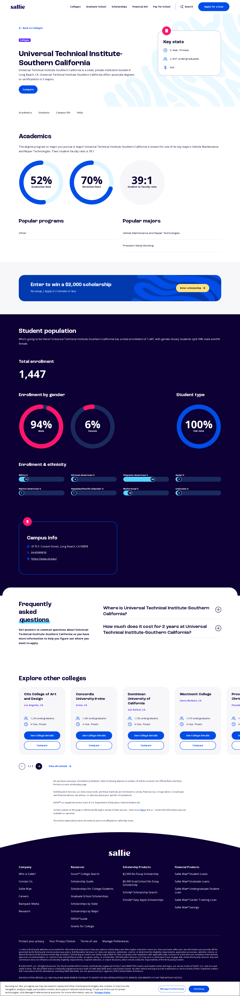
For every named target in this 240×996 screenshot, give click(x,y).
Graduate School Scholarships (89, 896)
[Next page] (39, 766)
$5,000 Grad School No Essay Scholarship (141, 883)
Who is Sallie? (27, 874)
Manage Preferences (172, 989)
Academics (25, 112)
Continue (199, 989)
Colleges (75, 6)
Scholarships (119, 6)
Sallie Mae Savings (187, 907)
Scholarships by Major (85, 911)
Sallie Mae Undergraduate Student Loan (197, 890)
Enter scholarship (190, 288)
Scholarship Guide (82, 881)
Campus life (63, 112)
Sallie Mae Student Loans (191, 874)
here (143, 810)
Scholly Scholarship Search (140, 892)
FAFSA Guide (79, 919)
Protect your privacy (31, 941)
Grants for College (82, 926)
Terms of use (88, 941)
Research (24, 911)
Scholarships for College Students (92, 889)
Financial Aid (140, 6)
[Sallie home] (39, 7)
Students (44, 112)
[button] (115, 941)
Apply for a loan (213, 6)
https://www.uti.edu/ (44, 559)
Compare (28, 89)
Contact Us (25, 881)
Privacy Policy (102, 993)
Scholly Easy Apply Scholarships (143, 900)
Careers (24, 896)
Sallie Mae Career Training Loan (195, 900)
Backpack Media (29, 904)
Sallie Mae (25, 889)
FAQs (80, 112)
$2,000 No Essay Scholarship (141, 874)
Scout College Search (85, 874)
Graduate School (96, 6)
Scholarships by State (84, 904)
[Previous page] (22, 766)
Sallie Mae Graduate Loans (192, 881)
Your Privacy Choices (62, 941)
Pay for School (161, 6)
